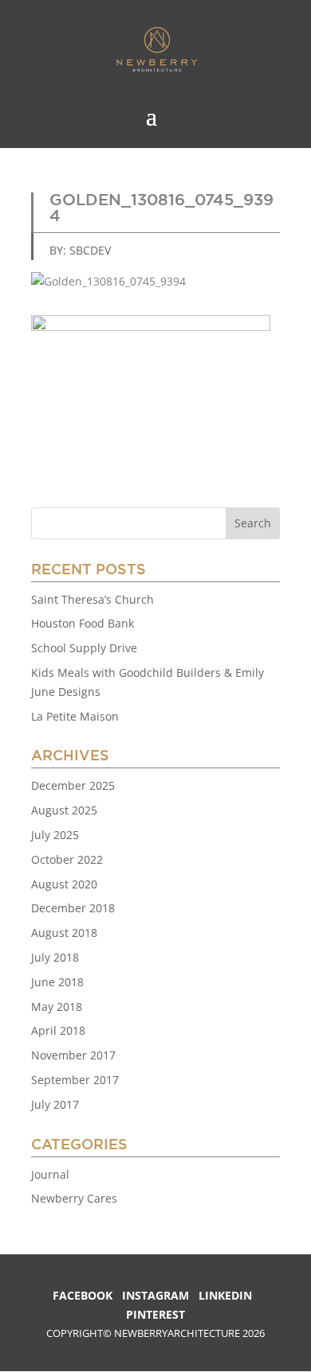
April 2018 (58, 1030)
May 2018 (56, 1006)
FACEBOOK (82, 1295)
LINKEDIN (225, 1295)
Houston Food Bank (82, 623)
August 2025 (64, 810)
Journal (50, 1174)
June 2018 (57, 981)
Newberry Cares (74, 1198)
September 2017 (75, 1079)
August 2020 (64, 884)
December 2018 (73, 907)
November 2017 (73, 1055)
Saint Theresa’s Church (92, 599)
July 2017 (55, 1104)
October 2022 (67, 859)
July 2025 (55, 834)
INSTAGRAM (155, 1295)
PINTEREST (155, 1314)
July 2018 (55, 957)
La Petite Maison (75, 716)
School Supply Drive (84, 647)
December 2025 (73, 785)
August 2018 (64, 932)
